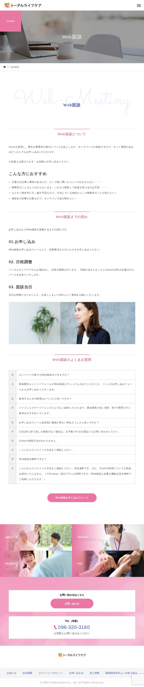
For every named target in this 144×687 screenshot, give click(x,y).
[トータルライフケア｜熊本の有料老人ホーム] (23, 5)
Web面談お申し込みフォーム (72, 497)
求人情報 (94, 673)
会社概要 (27, 673)
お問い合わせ (72, 603)
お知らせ (12, 673)
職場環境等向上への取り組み (121, 673)
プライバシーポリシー (50, 673)
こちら (106, 384)
